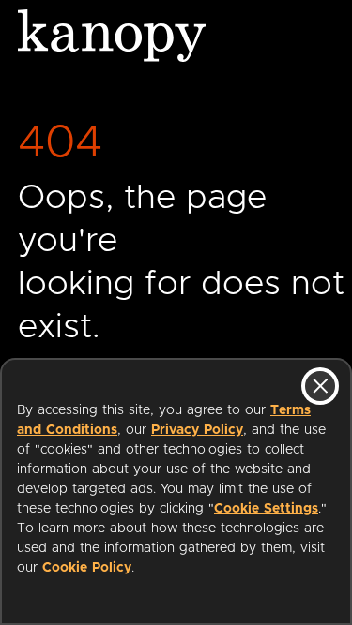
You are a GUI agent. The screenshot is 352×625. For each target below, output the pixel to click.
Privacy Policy (197, 430)
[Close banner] (320, 386)
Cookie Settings (266, 508)
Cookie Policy (86, 567)
